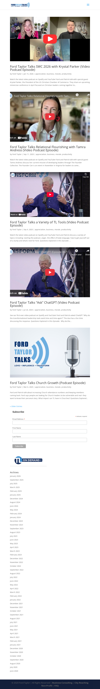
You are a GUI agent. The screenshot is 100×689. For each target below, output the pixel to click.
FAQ (56, 685)
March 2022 (15, 592)
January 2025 (15, 495)
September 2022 (16, 570)
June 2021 (14, 626)
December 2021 (16, 603)
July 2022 (13, 577)
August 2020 (15, 663)
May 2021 (14, 630)
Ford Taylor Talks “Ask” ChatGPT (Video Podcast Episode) (45, 304)
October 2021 (15, 611)
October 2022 (15, 566)
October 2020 (15, 656)
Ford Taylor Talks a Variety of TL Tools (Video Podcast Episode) (49, 223)
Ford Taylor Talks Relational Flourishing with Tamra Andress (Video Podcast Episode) (47, 148)
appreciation (40, 74)
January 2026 (15, 476)
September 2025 (16, 480)
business (50, 74)
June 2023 (14, 540)
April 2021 (14, 633)
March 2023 (15, 551)
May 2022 (14, 585)
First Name (16, 428)
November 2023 (16, 525)
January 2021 (15, 645)
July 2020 (13, 667)
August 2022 (15, 573)
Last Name (16, 437)
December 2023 (16, 521)
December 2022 (16, 558)
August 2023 (15, 532)
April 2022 (14, 588)
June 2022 (14, 581)
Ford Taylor (17, 74)
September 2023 (16, 528)
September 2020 (16, 660)
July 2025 (13, 483)
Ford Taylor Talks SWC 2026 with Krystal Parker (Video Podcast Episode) (50, 68)
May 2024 (14, 510)
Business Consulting (62, 682)
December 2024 (16, 498)
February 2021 (16, 641)
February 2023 (16, 555)
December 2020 (16, 648)
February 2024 (16, 513)
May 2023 (14, 543)
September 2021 (16, 615)
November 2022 (16, 562)
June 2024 (14, 506)
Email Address (18, 419)
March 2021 (15, 637)
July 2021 (13, 622)
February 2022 (16, 596)
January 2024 (15, 517)
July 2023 (13, 536)
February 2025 (16, 491)
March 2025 (15, 487)
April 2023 (14, 547)
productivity (66, 74)
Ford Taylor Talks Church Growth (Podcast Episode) (47, 383)
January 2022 (15, 600)
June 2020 (14, 671)
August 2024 (15, 502)
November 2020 (16, 652)
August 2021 (15, 618)
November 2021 (16, 607)
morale (58, 74)
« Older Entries (16, 406)
